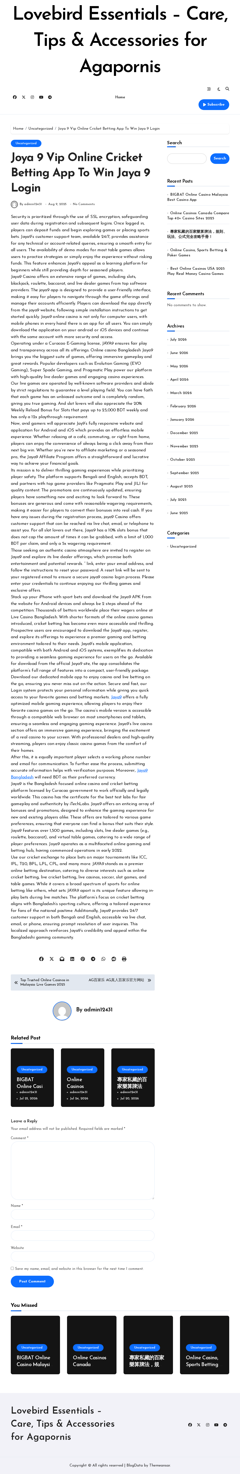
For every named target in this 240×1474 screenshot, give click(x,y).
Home (120, 97)
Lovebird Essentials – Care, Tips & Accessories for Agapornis (119, 41)
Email (16, 1227)
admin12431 (98, 1010)
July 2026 (178, 340)
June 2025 (179, 513)
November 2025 (184, 446)
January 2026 (182, 420)
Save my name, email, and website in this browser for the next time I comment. (79, 1269)
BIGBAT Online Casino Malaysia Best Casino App (35, 1364)
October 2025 (182, 460)
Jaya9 (116, 697)
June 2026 (179, 353)
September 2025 (184, 473)
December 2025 (184, 433)
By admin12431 (31, 204)
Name (17, 1206)
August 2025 (181, 486)
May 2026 (179, 366)
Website (17, 1248)
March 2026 (181, 393)
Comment (19, 1138)
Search (174, 143)
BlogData (135, 1465)
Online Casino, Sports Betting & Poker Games (204, 1364)
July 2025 (178, 500)
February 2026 (183, 406)
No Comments (84, 204)
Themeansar (159, 1465)
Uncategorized (26, 143)
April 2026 (179, 380)
